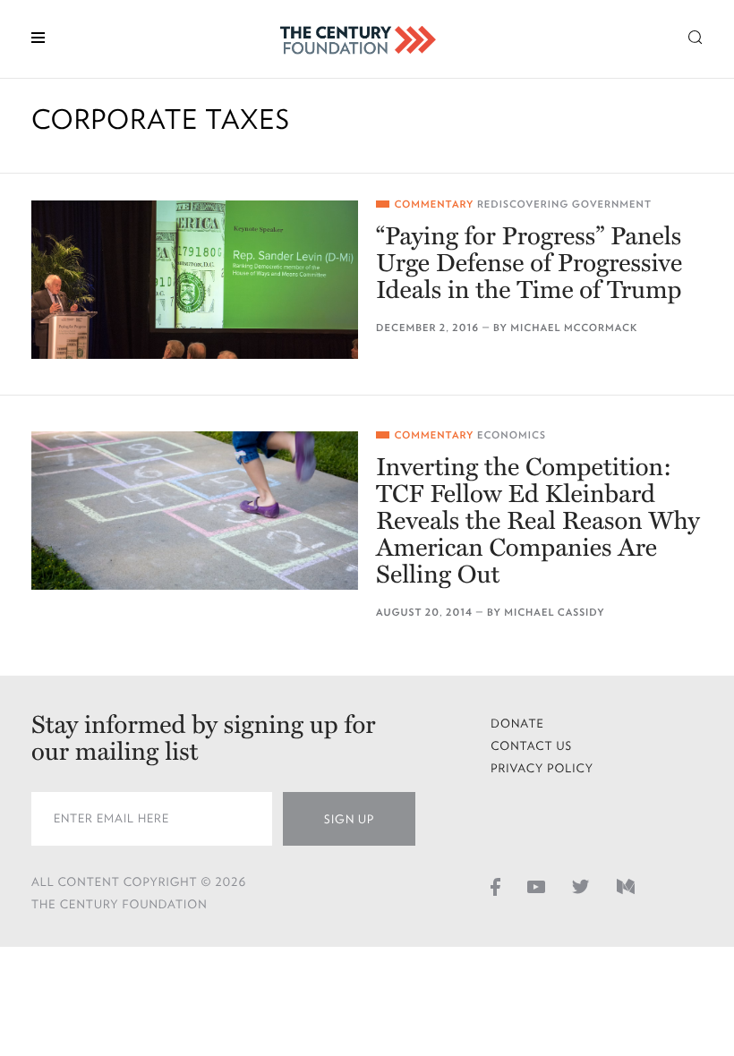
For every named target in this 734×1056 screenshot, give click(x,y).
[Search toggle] (695, 36)
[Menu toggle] (38, 36)
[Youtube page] (536, 886)
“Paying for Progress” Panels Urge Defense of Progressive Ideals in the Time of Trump (529, 263)
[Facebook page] (495, 886)
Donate (517, 723)
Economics (511, 435)
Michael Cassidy (554, 612)
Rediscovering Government (564, 204)
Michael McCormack (573, 328)
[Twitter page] (581, 886)
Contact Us (531, 746)
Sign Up (349, 819)
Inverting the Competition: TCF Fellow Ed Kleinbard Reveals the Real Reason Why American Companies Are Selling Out (538, 521)
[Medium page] (626, 886)
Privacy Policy (542, 768)
